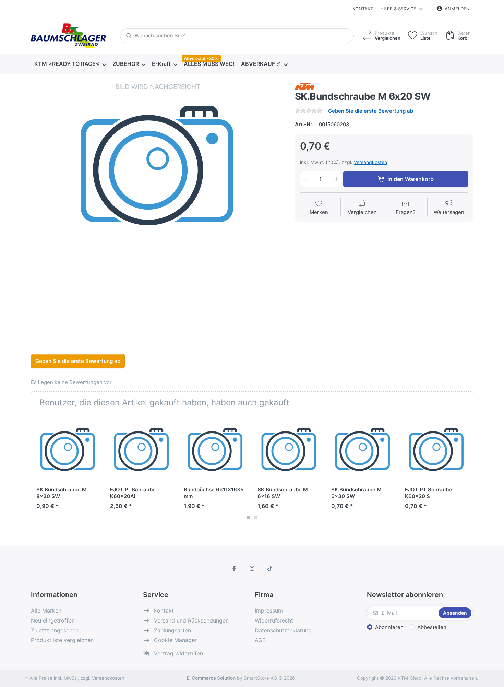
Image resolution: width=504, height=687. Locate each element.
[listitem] (158, 209)
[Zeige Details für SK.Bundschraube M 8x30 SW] (67, 451)
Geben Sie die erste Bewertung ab (370, 111)
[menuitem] (70, 64)
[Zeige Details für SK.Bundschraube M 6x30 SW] (362, 451)
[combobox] (237, 35)
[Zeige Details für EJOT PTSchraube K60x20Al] (141, 451)
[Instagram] (252, 568)
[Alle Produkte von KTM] (304, 86)
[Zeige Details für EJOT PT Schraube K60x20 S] (436, 451)
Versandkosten (370, 162)
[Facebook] (234, 568)
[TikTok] (269, 568)
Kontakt (362, 8)
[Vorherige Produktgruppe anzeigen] (38, 470)
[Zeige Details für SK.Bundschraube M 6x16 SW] (289, 451)
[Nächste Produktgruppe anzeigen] (465, 470)
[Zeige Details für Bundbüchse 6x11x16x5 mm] (215, 451)
